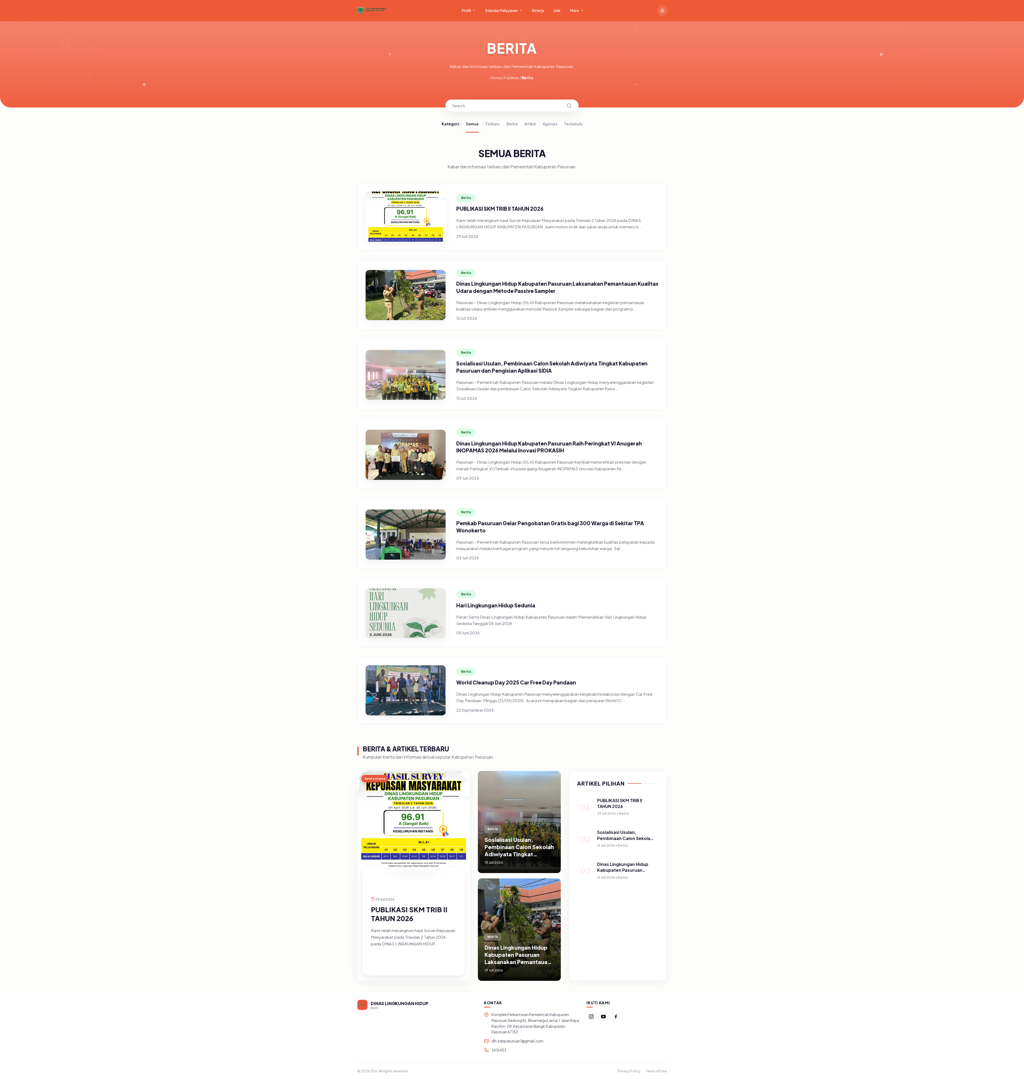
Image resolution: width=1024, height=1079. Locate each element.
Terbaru (492, 124)
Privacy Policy (629, 1071)
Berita (512, 124)
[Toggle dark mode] (662, 10)
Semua (472, 124)
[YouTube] (603, 1016)
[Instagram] (591, 1016)
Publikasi (511, 77)
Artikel (530, 124)
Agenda (550, 124)
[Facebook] (616, 1016)
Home (496, 77)
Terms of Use (656, 1071)
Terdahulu (573, 124)
